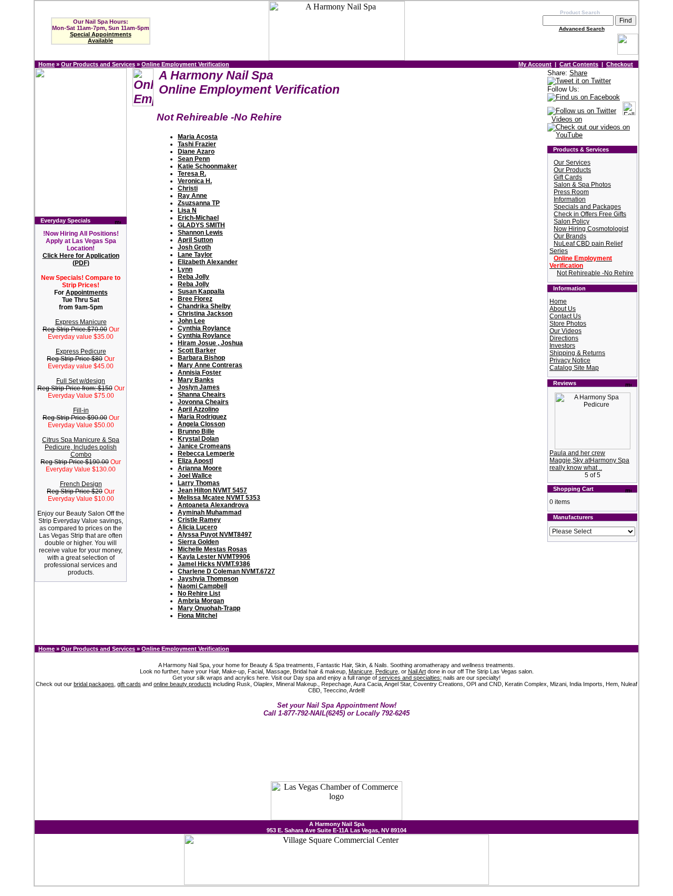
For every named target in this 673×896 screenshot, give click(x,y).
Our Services (572, 162)
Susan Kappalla (201, 291)
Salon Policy (571, 221)
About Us (562, 309)
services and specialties (409, 677)
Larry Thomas (199, 483)
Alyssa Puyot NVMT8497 (215, 534)
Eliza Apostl (195, 461)
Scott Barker (197, 350)
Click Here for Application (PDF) (81, 259)
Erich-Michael (198, 218)
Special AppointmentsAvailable (100, 37)
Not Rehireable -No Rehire (595, 273)
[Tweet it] (579, 81)
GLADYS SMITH (201, 225)
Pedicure (386, 671)
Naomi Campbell (202, 586)
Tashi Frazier (197, 144)
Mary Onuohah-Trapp (209, 608)
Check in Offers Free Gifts (590, 214)
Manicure (360, 671)
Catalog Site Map (574, 367)
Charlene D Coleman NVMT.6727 (226, 571)
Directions (563, 338)
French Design (81, 484)
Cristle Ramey (199, 519)
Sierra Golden (198, 542)
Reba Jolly (193, 276)
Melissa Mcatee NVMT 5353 (219, 497)
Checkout (619, 64)
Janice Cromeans (204, 446)
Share (578, 73)
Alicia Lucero (197, 527)
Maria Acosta (198, 136)
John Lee (191, 321)
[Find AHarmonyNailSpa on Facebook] (583, 98)
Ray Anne (192, 195)
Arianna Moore (200, 468)
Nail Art (417, 671)
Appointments (87, 292)
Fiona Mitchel (197, 615)
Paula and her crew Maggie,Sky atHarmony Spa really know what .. (589, 460)
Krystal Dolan (198, 438)
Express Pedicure (81, 351)
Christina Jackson (205, 313)
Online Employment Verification (185, 64)
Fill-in (81, 410)
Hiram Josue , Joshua (210, 343)
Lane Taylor (195, 254)
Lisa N (187, 210)
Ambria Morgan (201, 601)
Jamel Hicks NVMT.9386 (214, 564)
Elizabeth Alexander (208, 262)
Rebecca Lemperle (206, 453)
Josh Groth (194, 247)
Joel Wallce (195, 475)
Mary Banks (196, 380)
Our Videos (565, 331)
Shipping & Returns (577, 353)
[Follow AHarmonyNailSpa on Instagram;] (629, 111)
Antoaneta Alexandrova (213, 505)
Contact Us (565, 316)
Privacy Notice (569, 360)
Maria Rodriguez (202, 416)
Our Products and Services (98, 64)
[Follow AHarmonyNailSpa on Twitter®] (581, 111)
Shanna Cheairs (202, 394)
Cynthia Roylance (204, 328)
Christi (188, 188)
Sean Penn (194, 159)
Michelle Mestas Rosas (212, 549)
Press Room (571, 192)
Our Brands (570, 236)
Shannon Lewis (200, 232)
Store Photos (567, 323)
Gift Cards (568, 177)
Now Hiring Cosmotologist (591, 229)
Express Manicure (81, 322)
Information (570, 199)
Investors (562, 345)
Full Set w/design (80, 381)
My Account (535, 64)
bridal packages (94, 684)
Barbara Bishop (201, 357)
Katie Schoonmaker (207, 166)
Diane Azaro (196, 151)
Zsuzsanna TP (199, 203)
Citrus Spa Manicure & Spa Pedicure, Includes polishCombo (80, 447)
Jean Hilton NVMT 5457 (212, 490)
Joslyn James (199, 387)
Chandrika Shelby (204, 306)
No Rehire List (199, 593)
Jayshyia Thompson (208, 578)
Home (46, 64)
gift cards (129, 684)
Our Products (572, 170)
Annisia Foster (199, 372)
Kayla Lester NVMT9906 (214, 556)
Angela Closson (201, 424)
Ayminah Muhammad (209, 512)
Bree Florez (195, 299)
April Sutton (195, 240)
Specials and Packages (587, 206)
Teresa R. (192, 173)
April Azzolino (198, 409)
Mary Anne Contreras (210, 365)
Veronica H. (195, 181)
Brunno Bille (196, 431)
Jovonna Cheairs (203, 402)
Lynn (185, 269)
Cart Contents (578, 64)
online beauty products (182, 684)
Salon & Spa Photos (582, 184)
